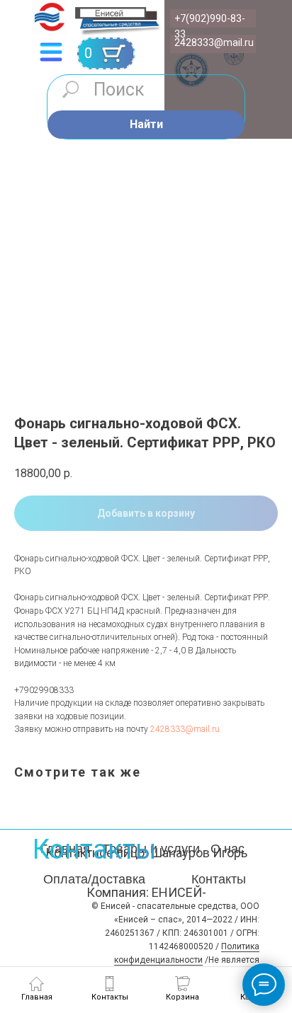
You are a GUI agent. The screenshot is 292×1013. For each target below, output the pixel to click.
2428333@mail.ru (214, 42)
